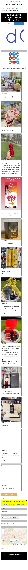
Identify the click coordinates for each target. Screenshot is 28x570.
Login (13, 557)
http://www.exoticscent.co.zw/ (7, 523)
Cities (13, 4)
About (5, 554)
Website (11, 23)
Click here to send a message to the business (10, 517)
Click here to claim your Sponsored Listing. (14, 504)
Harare (13, 8)
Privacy (18, 554)
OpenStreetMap (19, 544)
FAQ (23, 554)
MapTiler (14, 544)
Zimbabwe (8, 8)
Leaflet (11, 544)
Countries (20, 4)
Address (4, 23)
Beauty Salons (19, 8)
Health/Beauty (5, 511)
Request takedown (6, 498)
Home (8, 4)
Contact (11, 554)
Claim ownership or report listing (9, 494)
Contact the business (19, 23)
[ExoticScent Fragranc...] (14, 537)
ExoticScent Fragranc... (15, 540)
